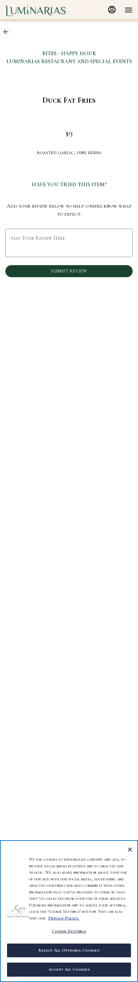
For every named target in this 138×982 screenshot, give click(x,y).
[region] (69, 911)
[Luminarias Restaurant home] (35, 10)
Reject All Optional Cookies (69, 950)
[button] (8, 31)
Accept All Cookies (68, 969)
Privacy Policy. (63, 918)
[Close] (130, 849)
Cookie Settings (69, 931)
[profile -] (112, 10)
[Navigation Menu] (128, 10)
